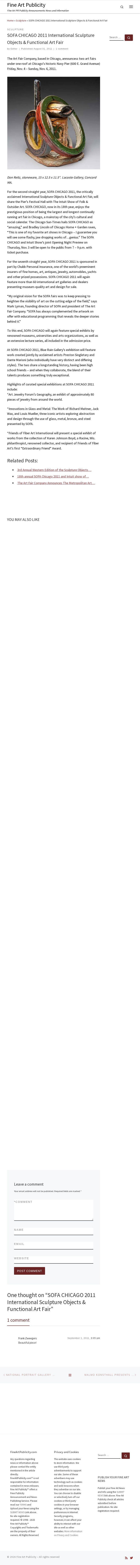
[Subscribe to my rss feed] (126, 1558)
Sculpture (21, 20)
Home (10, 20)
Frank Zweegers (27, 1338)
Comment (23, 1201)
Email (19, 1243)
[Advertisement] (121, 102)
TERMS (23, 1504)
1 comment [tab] (18, 1320)
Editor (14, 49)
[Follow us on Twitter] (131, 1558)
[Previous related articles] (87, 530)
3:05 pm (95, 1338)
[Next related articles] (96, 530)
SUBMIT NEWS (17, 1512)
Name (19, 1229)
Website (21, 1258)
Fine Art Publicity (26, 1556)
